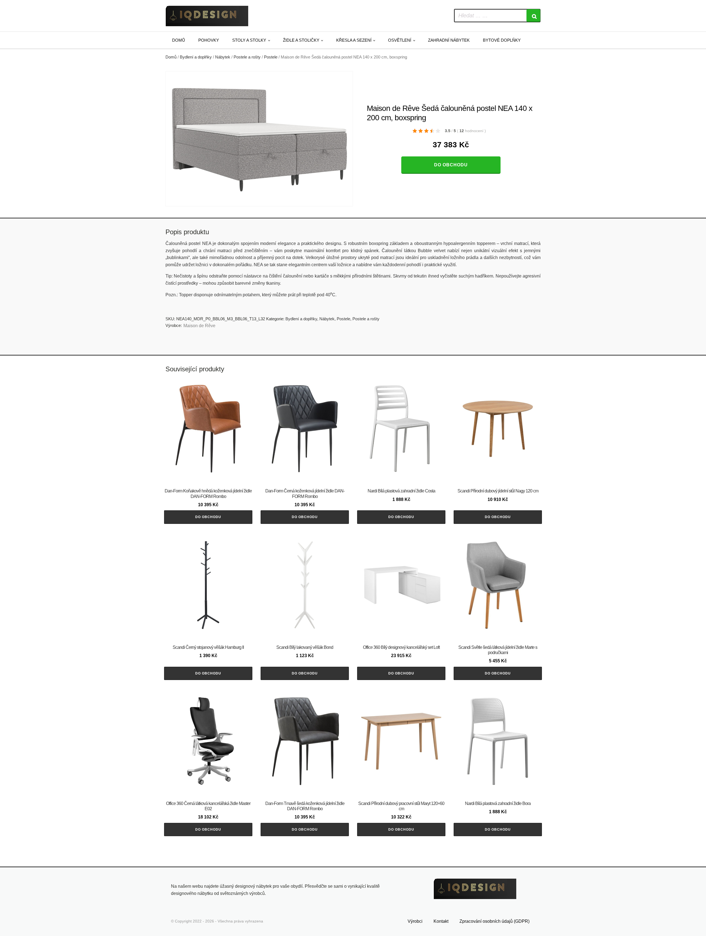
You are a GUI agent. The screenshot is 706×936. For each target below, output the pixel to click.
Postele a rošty (247, 57)
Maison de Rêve (199, 325)
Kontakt (441, 921)
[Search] (533, 15)
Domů (178, 40)
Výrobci (415, 921)
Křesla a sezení (353, 40)
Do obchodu (451, 164)
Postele (270, 57)
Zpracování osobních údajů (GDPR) (494, 921)
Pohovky (208, 40)
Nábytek (222, 57)
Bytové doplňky (502, 40)
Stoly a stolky (249, 40)
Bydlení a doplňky (196, 57)
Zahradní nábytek (449, 40)
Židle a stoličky (301, 40)
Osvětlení (399, 40)
